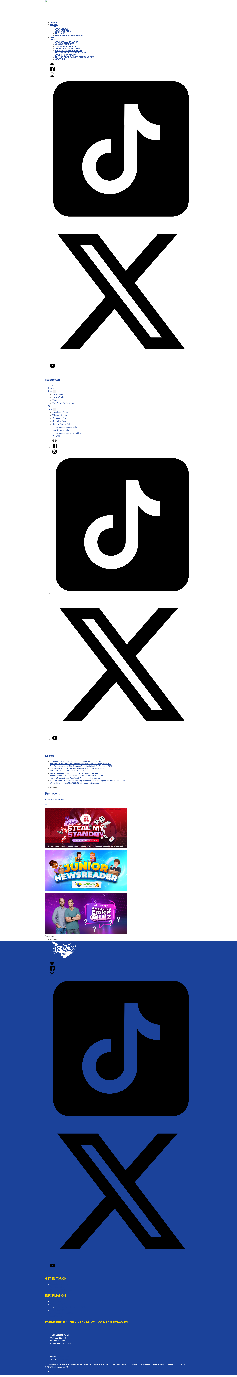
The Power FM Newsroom (69, 35)
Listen (53, 22)
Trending (60, 33)
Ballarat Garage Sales (68, 51)
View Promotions (54, 799)
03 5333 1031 (63, 1359)
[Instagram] (52, 76)
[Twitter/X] (121, 362)
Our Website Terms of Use (61, 1313)
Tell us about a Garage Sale (71, 53)
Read (53, 27)
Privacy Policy (56, 1301)
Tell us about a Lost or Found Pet (74, 57)
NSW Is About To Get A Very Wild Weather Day (68, 771)
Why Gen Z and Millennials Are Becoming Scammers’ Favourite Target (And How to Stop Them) (87, 781)
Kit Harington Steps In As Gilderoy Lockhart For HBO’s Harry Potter (76, 761)
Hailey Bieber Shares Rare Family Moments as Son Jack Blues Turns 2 (77, 768)
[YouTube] (52, 368)
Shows (54, 25)
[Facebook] (52, 71)
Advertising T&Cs (57, 1310)
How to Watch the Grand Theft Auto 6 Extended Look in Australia (75, 778)
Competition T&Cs (58, 1304)
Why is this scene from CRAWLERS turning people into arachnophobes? (78, 783)
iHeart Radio (55, 1374)
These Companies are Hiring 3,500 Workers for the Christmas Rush (76, 776)
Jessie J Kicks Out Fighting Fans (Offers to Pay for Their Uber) (74, 773)
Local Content (56, 1316)
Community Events (65, 46)
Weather (60, 59)
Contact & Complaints (59, 1284)
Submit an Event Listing (68, 48)
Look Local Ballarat (67, 42)
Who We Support (64, 44)
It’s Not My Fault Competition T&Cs (70, 1307)
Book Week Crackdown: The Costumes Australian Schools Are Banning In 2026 (81, 766)
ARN (52, 1371)
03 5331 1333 (63, 1356)
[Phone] (52, 373)
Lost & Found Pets (65, 55)
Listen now (51, 380)
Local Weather (63, 31)
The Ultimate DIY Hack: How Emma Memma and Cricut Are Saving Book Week (80, 764)
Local (53, 40)
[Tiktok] (121, 219)
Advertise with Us (57, 1287)
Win (52, 38)
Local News (61, 29)
